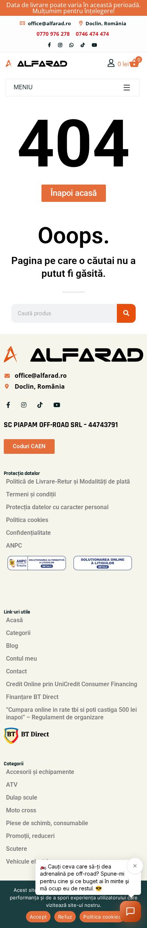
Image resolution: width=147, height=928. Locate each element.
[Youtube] (94, 45)
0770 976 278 (53, 33)
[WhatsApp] (71, 45)
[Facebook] (49, 45)
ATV (11, 784)
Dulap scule (21, 797)
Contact (16, 671)
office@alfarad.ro (49, 23)
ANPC (14, 545)
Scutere (16, 848)
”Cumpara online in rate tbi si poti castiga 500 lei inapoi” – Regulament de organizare (71, 713)
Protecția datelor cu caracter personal (57, 507)
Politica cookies (27, 520)
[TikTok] (82, 45)
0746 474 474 (92, 33)
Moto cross (21, 810)
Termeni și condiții (31, 494)
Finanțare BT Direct (32, 697)
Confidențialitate (28, 532)
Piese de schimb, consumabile (47, 823)
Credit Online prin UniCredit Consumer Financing (71, 684)
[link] (111, 63)
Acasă (14, 620)
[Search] (126, 313)
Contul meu (21, 658)
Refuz (65, 917)
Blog (12, 645)
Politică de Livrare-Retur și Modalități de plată (68, 481)
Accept (38, 917)
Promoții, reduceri (30, 835)
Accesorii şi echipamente (40, 771)
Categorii (18, 632)
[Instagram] (60, 45)
